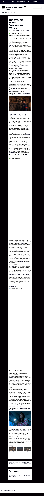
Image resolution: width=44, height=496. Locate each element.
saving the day (21, 372)
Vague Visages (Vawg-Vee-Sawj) (17, 8)
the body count (25, 270)
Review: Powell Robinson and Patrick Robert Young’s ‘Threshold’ (26, 463)
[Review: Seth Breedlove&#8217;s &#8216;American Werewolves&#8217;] (20, 449)
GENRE (29, 1)
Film (3, 1)
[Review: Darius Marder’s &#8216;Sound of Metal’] (27, 449)
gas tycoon (16, 82)
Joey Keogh (13, 30)
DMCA (2, 490)
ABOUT (4, 3)
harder (12, 278)
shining (15, 380)
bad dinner (16, 395)
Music (12, 1)
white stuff (22, 243)
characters (21, 261)
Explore (35, 1)
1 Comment (26, 30)
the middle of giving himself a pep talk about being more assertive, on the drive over (20, 114)
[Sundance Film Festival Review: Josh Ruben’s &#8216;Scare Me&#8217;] (12, 449)
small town (17, 58)
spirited (14, 88)
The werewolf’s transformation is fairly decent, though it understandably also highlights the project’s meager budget (19, 274)
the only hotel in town (19, 66)
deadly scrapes (12, 152)
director (29, 142)
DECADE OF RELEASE (21, 1)
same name (13, 266)
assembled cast (16, 70)
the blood (24, 53)
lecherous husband (25, 65)
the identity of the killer (22, 280)
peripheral (11, 377)
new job (22, 124)
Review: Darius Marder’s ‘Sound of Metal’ (27, 452)
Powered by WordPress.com (9, 490)
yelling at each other (21, 142)
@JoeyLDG (16, 438)
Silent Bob (26, 80)
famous (14, 434)
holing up (27, 128)
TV (7, 1)
